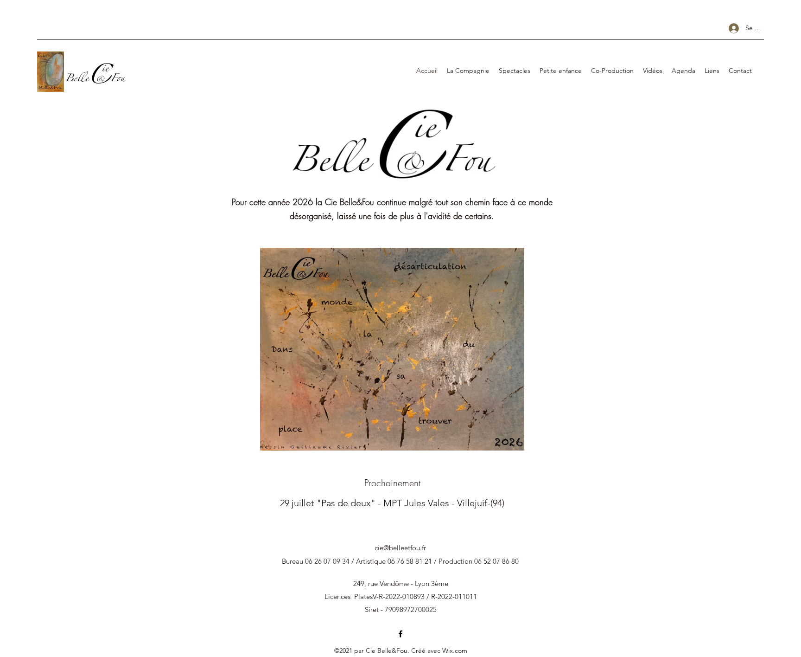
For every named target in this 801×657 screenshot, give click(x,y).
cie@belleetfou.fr (400, 547)
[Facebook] (400, 633)
